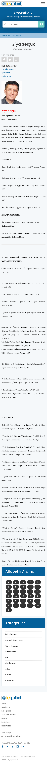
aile (6, 657)
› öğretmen (6, 76)
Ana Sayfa (6, 707)
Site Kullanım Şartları (10, 756)
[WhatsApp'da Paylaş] (16, 59)
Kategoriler (6, 711)
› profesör (6, 72)
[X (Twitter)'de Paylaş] (10, 59)
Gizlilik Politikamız (28, 756)
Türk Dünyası (10, 651)
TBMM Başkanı (11, 646)
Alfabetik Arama (9, 714)
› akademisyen (8, 69)
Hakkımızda (6, 726)
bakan (8, 674)
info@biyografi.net (13, 736)
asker (7, 669)
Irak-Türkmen (11, 634)
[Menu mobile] (43, 4)
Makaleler (6, 722)
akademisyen (11, 663)
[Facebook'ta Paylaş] (4, 59)
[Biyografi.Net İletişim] (12, 698)
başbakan (9, 680)
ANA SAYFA (6, 35)
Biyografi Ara (12, 3)
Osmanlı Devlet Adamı (14, 640)
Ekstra (4, 718)
